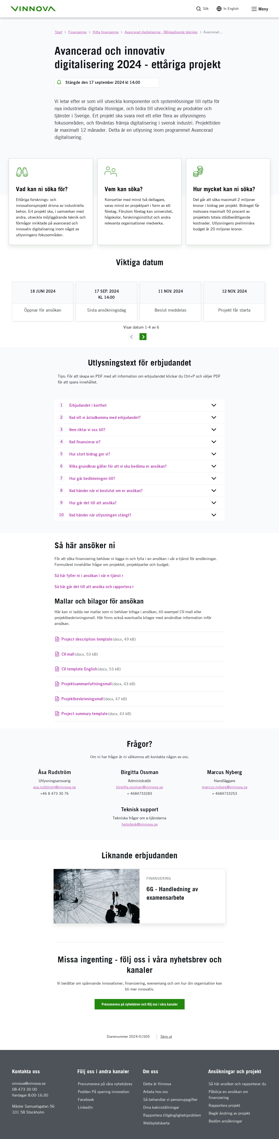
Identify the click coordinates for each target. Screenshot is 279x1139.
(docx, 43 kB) (98, 683)
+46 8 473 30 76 (54, 793)
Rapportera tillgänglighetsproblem (172, 1115)
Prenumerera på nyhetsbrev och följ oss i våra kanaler (140, 1004)
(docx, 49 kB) (98, 639)
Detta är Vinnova (157, 1084)
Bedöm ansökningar (225, 1121)
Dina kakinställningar (161, 1107)
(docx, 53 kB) (79, 654)
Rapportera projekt (224, 1105)
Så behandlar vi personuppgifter (170, 1099)
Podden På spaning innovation (103, 1091)
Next (143, 336)
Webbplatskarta (156, 1123)
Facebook (86, 1099)
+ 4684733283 (139, 793)
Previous (131, 336)
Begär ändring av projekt (229, 1113)
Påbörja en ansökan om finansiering (228, 1094)
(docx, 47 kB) (94, 698)
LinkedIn (85, 1107)
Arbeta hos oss (155, 1091)
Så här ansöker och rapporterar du (237, 1084)
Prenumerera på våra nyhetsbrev (105, 1084)
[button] (33, 9)
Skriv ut (166, 1036)
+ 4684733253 (224, 793)
